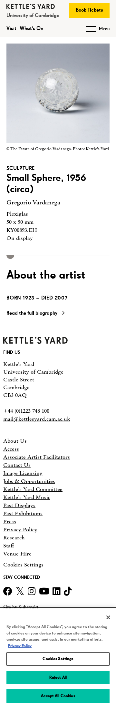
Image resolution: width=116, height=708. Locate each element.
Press (9, 521)
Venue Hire (17, 553)
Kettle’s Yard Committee (33, 489)
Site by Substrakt (20, 607)
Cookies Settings (23, 565)
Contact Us (17, 465)
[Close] (108, 617)
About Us (15, 441)
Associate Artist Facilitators (36, 457)
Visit (11, 28)
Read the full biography (31, 313)
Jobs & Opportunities (29, 481)
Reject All (58, 677)
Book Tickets (89, 10)
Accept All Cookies (58, 696)
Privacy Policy (20, 529)
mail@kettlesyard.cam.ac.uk (36, 419)
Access (11, 449)
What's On (31, 28)
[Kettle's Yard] (35, 342)
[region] (58, 658)
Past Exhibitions (23, 513)
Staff (8, 545)
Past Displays (19, 505)
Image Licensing (23, 473)
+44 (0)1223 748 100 (26, 411)
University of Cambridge (32, 15)
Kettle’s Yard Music (26, 497)
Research (14, 537)
